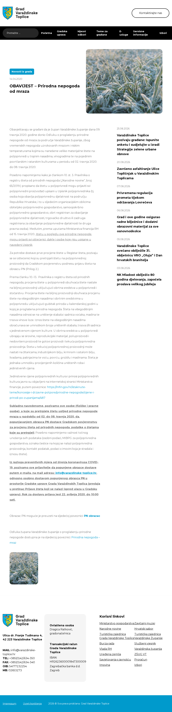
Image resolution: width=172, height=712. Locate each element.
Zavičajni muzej (144, 623)
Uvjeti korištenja (32, 703)
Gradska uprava (62, 33)
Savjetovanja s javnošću (115, 659)
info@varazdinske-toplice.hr (75, 473)
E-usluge (123, 33)
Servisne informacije (140, 33)
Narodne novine (110, 628)
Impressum (9, 703)
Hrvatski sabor (143, 628)
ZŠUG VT (140, 654)
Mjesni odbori (82, 33)
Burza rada (106, 643)
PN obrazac (92, 515)
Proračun (140, 659)
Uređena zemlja (110, 654)
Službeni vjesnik (145, 643)
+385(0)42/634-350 (19, 658)
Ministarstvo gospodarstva (116, 623)
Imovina (104, 665)
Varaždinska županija (148, 648)
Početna (46, 33)
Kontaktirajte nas (150, 13)
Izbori (163, 33)
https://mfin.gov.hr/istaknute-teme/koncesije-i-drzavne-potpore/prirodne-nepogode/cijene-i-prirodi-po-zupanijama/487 (52, 392)
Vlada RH (105, 648)
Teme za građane (102, 33)
